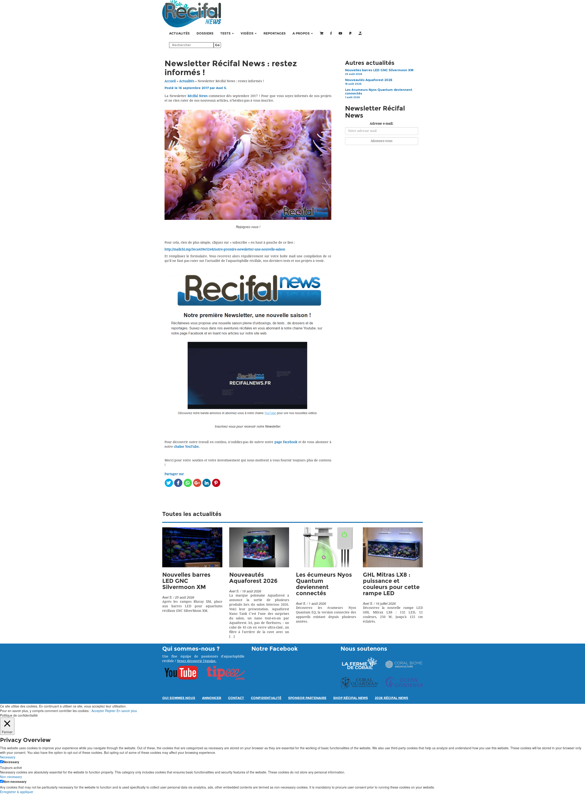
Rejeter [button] (110, 710)
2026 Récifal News (391, 698)
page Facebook (285, 442)
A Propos (301, 33)
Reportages (274, 33)
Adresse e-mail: (381, 124)
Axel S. (221, 88)
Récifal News (197, 96)
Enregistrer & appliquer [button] (16, 791)
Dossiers (205, 33)
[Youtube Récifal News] (340, 33)
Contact (236, 698)
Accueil (170, 81)
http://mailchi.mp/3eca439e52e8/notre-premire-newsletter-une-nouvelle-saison (225, 249)
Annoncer (211, 698)
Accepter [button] (97, 710)
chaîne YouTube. (187, 447)
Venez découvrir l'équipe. (196, 661)
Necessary (11, 762)
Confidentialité (266, 698)
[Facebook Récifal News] (331, 33)
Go (217, 45)
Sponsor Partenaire (307, 698)
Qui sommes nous (178, 698)
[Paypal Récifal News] (350, 33)
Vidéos (247, 33)
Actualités (179, 33)
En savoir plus (127, 710)
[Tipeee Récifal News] (360, 33)
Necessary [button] (7, 757)
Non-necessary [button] (11, 776)
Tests (225, 33)
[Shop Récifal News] (321, 33)
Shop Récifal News (350, 698)
